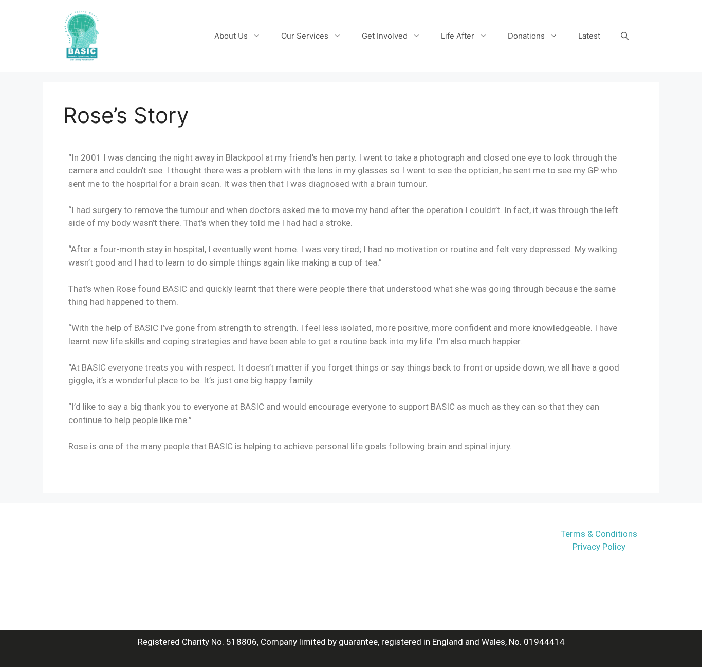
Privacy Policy (598, 546)
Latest (589, 36)
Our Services (304, 36)
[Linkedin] (476, 545)
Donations (526, 36)
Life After (457, 36)
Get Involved (385, 36)
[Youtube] (447, 545)
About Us (231, 36)
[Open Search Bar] (625, 36)
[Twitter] (419, 545)
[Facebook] (391, 545)
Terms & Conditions (599, 534)
